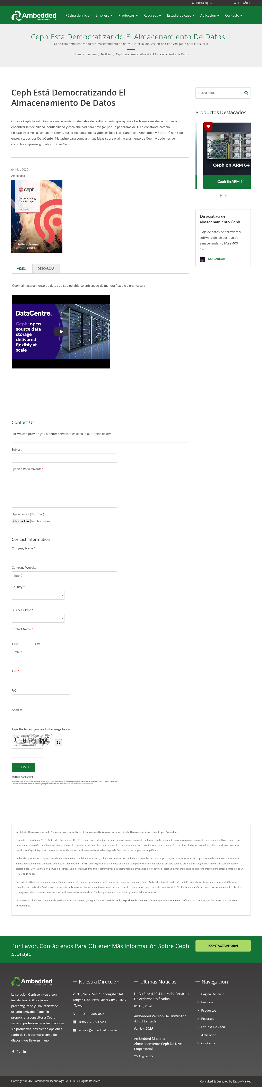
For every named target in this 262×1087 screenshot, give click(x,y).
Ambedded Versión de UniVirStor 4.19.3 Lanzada (160, 1018)
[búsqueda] (193, 3)
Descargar (216, 259)
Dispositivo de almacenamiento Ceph (142, 900)
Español (244, 3)
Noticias (106, 54)
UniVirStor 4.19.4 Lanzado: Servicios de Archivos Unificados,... (161, 996)
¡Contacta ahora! (223, 945)
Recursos (151, 15)
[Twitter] (18, 1051)
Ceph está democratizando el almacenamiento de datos (152, 54)
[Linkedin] (24, 1051)
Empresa (103, 15)
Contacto (232, 15)
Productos (127, 15)
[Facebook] (13, 1051)
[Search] (246, 93)
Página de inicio (78, 15)
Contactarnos (23, 905)
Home (77, 54)
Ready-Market (242, 1081)
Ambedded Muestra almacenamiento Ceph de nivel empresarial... (158, 1043)
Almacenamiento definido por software (184, 900)
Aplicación (208, 15)
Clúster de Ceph (112, 900)
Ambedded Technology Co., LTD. (55, 1081)
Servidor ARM (213, 900)
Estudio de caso (179, 15)
